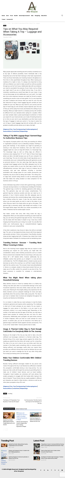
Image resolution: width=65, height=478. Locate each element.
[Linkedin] (48, 470)
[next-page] (7, 430)
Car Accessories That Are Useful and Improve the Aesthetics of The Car (33, 401)
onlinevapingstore (32, 129)
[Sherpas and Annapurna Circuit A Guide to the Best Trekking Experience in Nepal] (22, 416)
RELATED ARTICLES (9, 409)
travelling (10, 393)
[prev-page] (4, 430)
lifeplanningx (24, 131)
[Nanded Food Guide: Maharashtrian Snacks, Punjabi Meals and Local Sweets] (9, 415)
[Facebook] (40, 470)
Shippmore (6, 129)
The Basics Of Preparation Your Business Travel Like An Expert (11, 400)
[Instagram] (44, 470)
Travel (8, 23)
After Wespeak (19, 471)
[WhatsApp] (58, 470)
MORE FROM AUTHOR (21, 409)
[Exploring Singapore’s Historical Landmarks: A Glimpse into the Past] (36, 414)
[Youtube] (62, 470)
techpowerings (21, 129)
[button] (62, 15)
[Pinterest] (51, 470)
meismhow (16, 131)
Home (4, 23)
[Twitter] (55, 470)
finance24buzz (7, 131)
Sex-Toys (13, 129)
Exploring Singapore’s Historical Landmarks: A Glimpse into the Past (35, 419)
